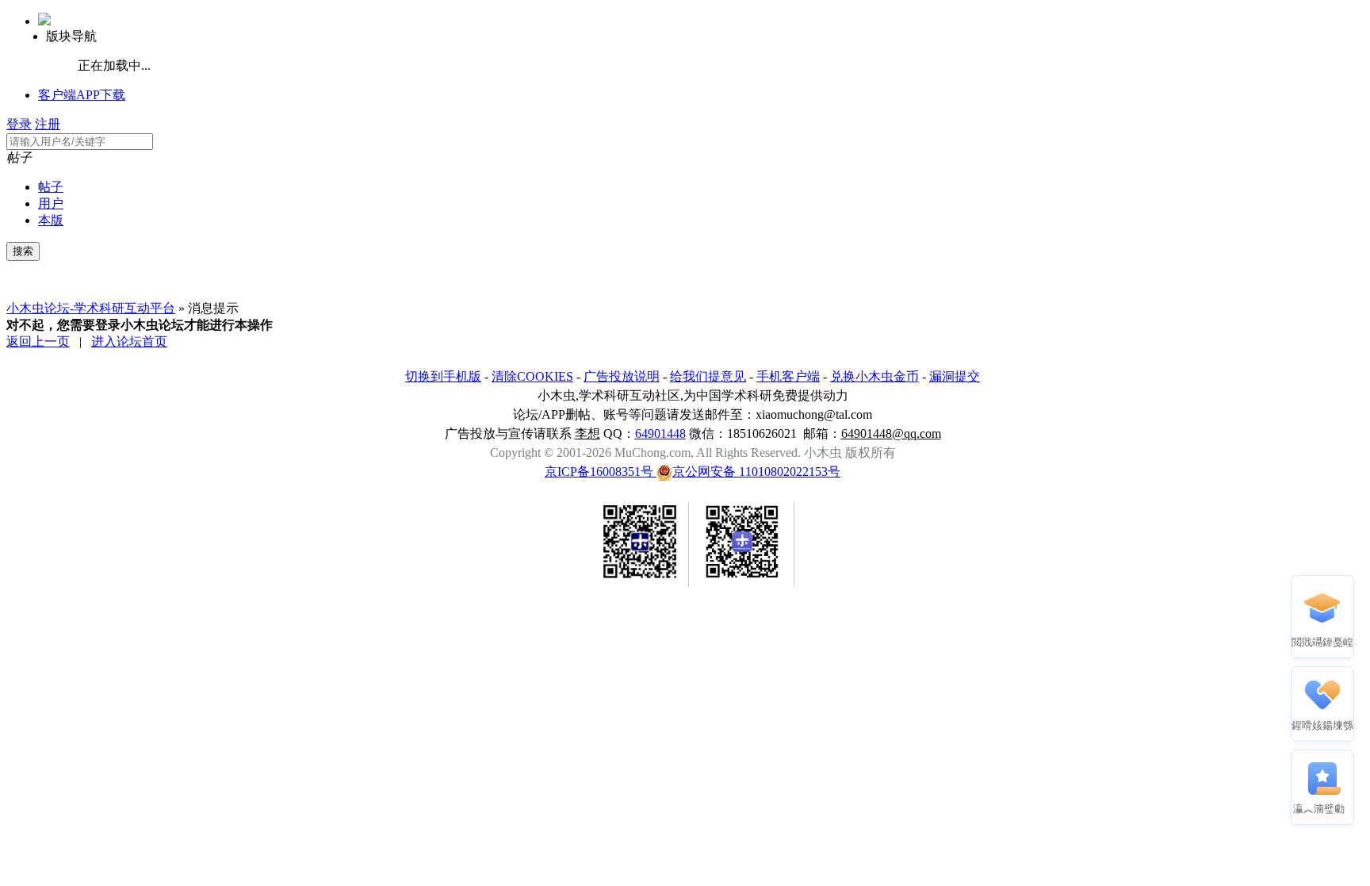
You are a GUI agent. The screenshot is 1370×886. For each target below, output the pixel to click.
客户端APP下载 (81, 95)
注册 (47, 124)
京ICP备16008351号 (600, 471)
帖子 (50, 187)
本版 (50, 220)
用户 (50, 203)
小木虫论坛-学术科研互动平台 (90, 308)
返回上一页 (38, 341)
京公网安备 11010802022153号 (756, 471)
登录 (19, 124)
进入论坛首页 (129, 341)
